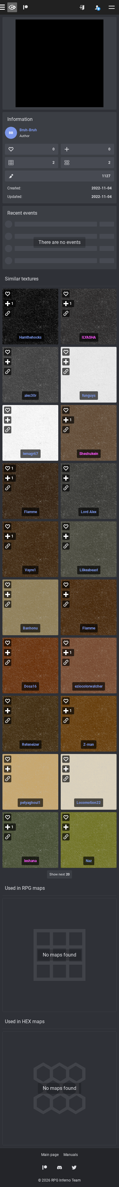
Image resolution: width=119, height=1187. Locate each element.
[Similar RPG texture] (30, 316)
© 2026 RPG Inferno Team (59, 1180)
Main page (50, 1155)
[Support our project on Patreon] (25, 7)
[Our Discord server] (59, 1167)
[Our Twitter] (74, 1167)
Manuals (70, 1155)
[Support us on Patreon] (45, 1167)
